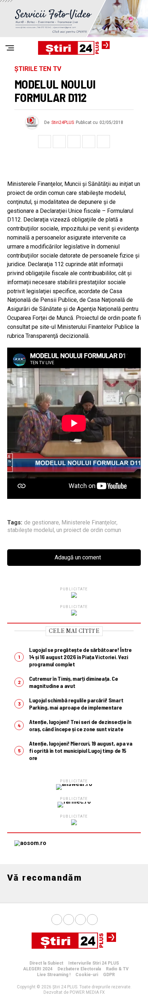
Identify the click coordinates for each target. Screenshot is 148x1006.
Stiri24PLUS (62, 122)
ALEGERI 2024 (37, 968)
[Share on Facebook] (44, 141)
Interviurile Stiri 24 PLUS (93, 963)
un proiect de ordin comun (88, 530)
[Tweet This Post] (59, 141)
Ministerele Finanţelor (88, 523)
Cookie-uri (86, 974)
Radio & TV (117, 968)
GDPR (109, 974)
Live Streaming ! (53, 974)
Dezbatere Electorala (79, 968)
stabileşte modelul (30, 530)
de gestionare (41, 523)
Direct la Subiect (46, 963)
